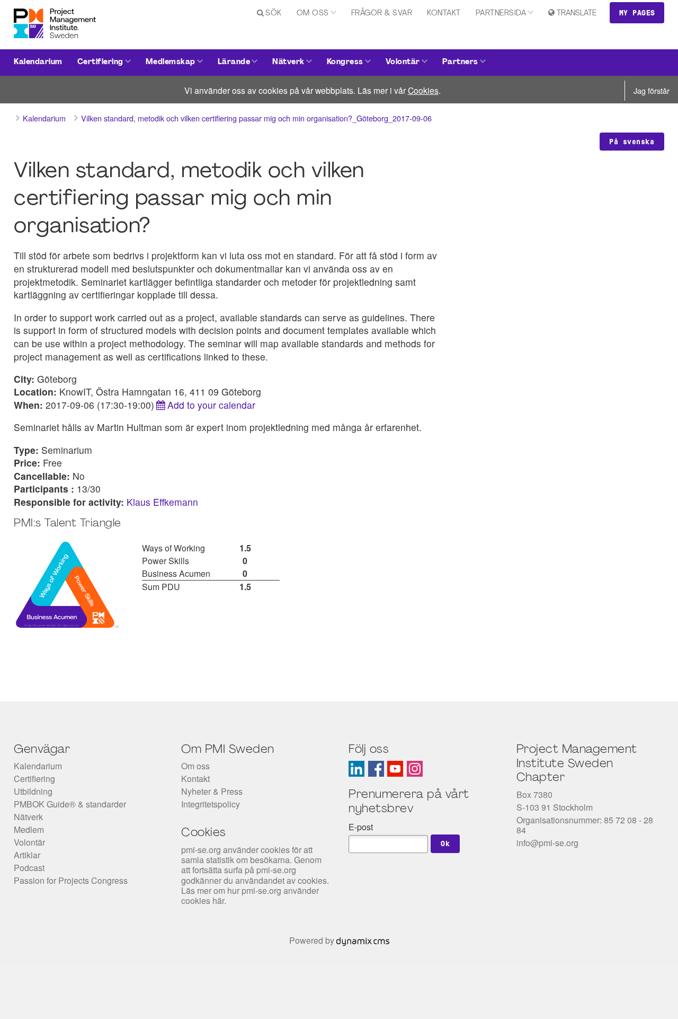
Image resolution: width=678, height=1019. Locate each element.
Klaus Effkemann (162, 501)
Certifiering (100, 62)
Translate (576, 13)
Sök (273, 13)
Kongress (345, 62)
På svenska (631, 141)
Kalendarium (38, 62)
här (218, 900)
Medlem (29, 829)
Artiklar (27, 855)
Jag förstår (652, 90)
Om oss (313, 13)
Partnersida (501, 13)
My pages (637, 12)
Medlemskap (170, 62)
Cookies (423, 90)
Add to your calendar (211, 404)
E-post (361, 827)
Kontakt (444, 13)
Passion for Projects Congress (71, 880)
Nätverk (288, 62)
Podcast (29, 868)
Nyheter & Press (212, 791)
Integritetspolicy (210, 804)
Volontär (403, 62)
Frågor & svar (382, 13)
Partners (460, 62)
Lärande (234, 62)
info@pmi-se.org (547, 843)
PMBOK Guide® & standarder (70, 804)
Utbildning (33, 791)
